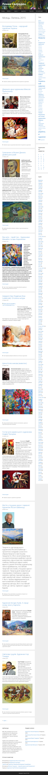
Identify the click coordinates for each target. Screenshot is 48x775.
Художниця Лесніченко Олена (32, 735)
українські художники (24, 81)
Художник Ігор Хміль (15, 762)
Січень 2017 (41, 397)
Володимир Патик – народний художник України (14, 27)
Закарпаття (40, 45)
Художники (23, 11)
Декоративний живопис (8, 423)
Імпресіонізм (40, 28)
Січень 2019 (41, 326)
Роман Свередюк (14, 4)
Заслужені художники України (40, 52)
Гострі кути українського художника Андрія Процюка (17, 433)
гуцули (39, 121)
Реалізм (44, 77)
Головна (3, 11)
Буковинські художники (13, 287)
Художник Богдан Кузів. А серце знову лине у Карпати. (15, 604)
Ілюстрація (40, 25)
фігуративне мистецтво (12, 288)
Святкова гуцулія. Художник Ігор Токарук (15, 655)
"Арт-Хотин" (6, 287)
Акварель (11, 355)
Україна (15, 11)
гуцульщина (18, 712)
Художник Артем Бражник (31, 741)
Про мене (31, 11)
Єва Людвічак (6, 355)
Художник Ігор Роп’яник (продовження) (16, 768)
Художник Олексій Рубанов (32, 731)
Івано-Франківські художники (10, 644)
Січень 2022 (41, 236)
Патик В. (18, 81)
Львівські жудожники (12, 81)
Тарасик (4, 764)
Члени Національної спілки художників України (41, 116)
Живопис (9, 11)
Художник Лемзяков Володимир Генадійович (19, 764)
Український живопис (16, 645)
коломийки (40, 126)
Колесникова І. (21, 423)
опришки (44, 128)
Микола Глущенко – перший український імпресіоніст (21, 766)
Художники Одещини (11, 424)
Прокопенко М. (19, 144)
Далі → (5, 720)
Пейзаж (40, 74)
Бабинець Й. (6, 594)
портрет (39, 129)
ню (18, 355)
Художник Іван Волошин (31, 744)
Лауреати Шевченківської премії (41, 60)
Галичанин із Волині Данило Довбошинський (14, 153)
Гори (17, 594)
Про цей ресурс (39, 11)
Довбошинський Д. (7, 228)
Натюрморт (41, 71)
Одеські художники (12, 144)
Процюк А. (10, 497)
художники (43, 139)
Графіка (40, 34)
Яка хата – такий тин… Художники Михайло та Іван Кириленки (16, 238)
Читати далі (5, 78)
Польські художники (23, 355)
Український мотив (16, 713)
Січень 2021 (41, 268)
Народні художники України (40, 68)
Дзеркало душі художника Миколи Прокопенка (16, 90)
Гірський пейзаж (12, 594)
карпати (8, 595)
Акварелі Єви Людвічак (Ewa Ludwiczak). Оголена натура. (13, 297)
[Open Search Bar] (46, 11)
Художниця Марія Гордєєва (32, 738)
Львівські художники (20, 228)
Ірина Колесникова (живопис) (14, 363)
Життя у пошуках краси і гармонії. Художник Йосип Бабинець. (16, 506)
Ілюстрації (40, 26)
